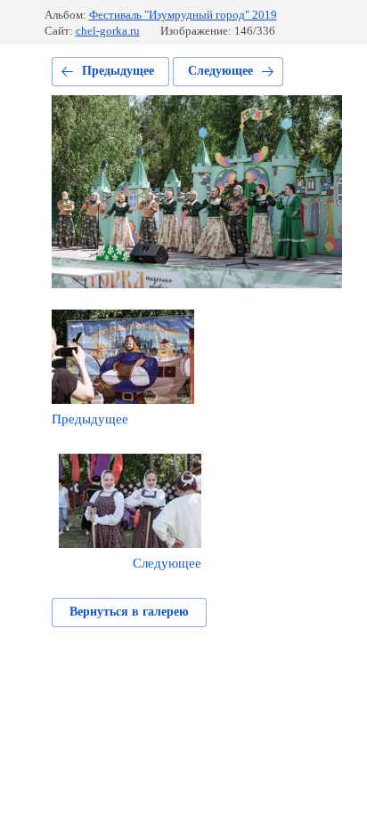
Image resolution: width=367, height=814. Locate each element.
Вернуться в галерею (129, 611)
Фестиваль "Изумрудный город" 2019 (183, 14)
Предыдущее (118, 70)
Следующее (220, 70)
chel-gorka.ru (108, 30)
